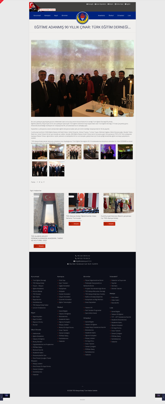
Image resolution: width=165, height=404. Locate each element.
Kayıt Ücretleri (37, 319)
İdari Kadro (36, 297)
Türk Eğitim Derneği (39, 280)
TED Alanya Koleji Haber (40, 305)
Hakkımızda (36, 333)
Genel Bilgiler (63, 311)
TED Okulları (37, 294)
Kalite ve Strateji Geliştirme (94, 297)
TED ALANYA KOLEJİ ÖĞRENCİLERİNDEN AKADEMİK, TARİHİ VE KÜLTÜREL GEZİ (47, 238)
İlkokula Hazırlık (38, 350)
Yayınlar (114, 283)
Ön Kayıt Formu (116, 328)
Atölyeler (62, 291)
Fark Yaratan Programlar (93, 310)
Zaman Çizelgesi (38, 369)
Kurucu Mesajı (37, 291)
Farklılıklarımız (37, 302)
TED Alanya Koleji (38, 283)
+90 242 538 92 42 (83, 256)
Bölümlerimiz (63, 316)
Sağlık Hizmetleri (64, 286)
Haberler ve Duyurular (118, 280)
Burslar (35, 325)
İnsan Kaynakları (90, 302)
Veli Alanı (114, 286)
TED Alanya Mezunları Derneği (95, 291)
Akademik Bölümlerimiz (119, 320)
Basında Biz (115, 303)
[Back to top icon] (82, 386)
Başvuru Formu (38, 322)
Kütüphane (62, 289)
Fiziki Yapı (62, 280)
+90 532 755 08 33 (83, 258)
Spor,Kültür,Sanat (91, 313)
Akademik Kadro (38, 353)
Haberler (36, 375)
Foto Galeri (115, 297)
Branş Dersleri (37, 342)
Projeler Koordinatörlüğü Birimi (95, 289)
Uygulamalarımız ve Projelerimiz (43, 344)
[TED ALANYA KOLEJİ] (82, 18)
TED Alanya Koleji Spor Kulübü (95, 294)
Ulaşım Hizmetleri (64, 297)
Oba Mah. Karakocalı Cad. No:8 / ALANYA (83, 264)
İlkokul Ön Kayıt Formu (66, 327)
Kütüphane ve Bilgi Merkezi (94, 299)
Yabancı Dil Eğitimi (39, 339)
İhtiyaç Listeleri (37, 364)
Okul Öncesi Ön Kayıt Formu (42, 366)
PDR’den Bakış (37, 347)
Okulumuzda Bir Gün (39, 355)
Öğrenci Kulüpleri (64, 322)
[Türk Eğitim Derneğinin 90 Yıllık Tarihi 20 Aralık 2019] (160, 397)
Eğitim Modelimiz (38, 289)
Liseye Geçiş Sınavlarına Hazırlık (95, 327)
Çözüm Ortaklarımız (39, 308)
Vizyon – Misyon (38, 286)
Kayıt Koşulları (37, 316)
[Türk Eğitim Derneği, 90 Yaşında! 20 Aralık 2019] (5, 397)
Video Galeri (115, 300)
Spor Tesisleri (63, 283)
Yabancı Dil (88, 308)
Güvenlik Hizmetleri (65, 299)
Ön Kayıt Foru (89, 341)
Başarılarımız (37, 299)
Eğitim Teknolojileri (65, 302)
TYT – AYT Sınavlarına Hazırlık (121, 317)
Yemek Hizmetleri (64, 294)
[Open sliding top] (2, 2)
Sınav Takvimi (63, 330)
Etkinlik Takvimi (116, 289)
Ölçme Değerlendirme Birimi (94, 280)
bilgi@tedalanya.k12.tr (83, 261)
